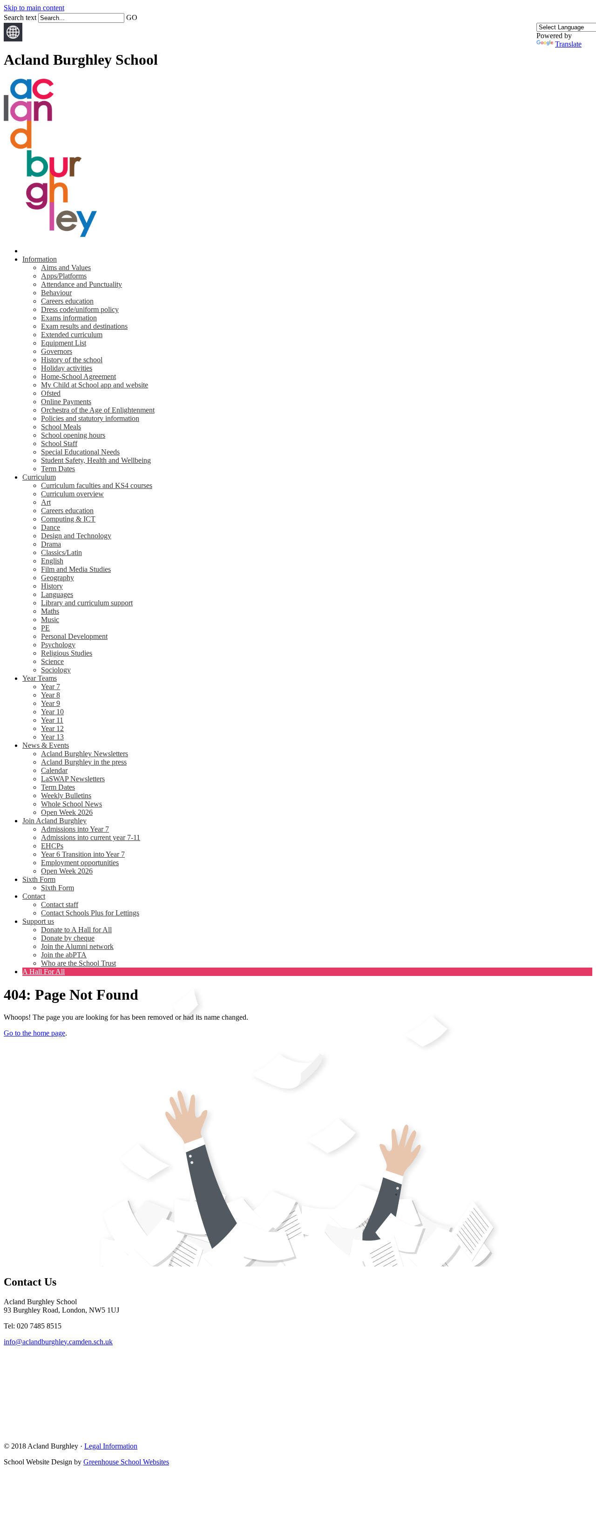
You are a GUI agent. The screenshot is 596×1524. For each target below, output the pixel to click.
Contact (33, 896)
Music (50, 619)
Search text (20, 17)
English (52, 561)
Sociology (56, 670)
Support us (38, 921)
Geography (57, 578)
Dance (50, 527)
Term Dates (58, 469)
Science (52, 661)
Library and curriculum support (87, 603)
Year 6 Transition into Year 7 (83, 854)
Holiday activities (66, 368)
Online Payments (66, 402)
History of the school (71, 360)
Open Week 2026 (67, 812)
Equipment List (63, 343)
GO (131, 17)
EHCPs (52, 846)
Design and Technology (76, 536)
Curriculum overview (72, 494)
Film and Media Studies (76, 569)
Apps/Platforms (64, 276)
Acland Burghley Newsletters (84, 754)
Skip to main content (34, 8)
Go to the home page (34, 1033)
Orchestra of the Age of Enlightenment (98, 410)
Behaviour (56, 293)
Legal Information (110, 1446)
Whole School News (71, 804)
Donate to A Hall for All (76, 930)
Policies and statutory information (90, 418)
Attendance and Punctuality (81, 284)
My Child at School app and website (94, 385)
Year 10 (52, 712)
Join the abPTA (64, 955)
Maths (50, 611)
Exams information (69, 318)
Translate (568, 44)
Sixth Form (38, 879)
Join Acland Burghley (54, 821)
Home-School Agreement (78, 376)
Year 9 (50, 703)
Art (46, 502)
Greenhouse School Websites (126, 1462)
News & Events (45, 745)
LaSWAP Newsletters (73, 779)
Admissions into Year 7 (75, 829)
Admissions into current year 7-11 (90, 837)
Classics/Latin (61, 552)
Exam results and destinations (84, 326)
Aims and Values (66, 267)
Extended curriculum (71, 335)
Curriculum (39, 477)
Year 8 (50, 695)
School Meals (61, 427)
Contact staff (59, 904)
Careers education (67, 301)
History (52, 586)
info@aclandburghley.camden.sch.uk (58, 1342)
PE (45, 628)
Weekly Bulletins (66, 795)
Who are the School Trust (78, 963)
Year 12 (52, 728)
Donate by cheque (68, 938)
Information (39, 259)
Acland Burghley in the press (84, 762)
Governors (56, 351)
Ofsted (51, 393)
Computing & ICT (68, 519)
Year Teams (39, 678)
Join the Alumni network (77, 946)
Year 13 (52, 737)
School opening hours (73, 435)
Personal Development (74, 636)
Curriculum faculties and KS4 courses (96, 485)
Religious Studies (66, 653)
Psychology (58, 645)
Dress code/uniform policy (80, 309)
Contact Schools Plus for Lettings (90, 913)
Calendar (54, 770)
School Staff (59, 443)
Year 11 (52, 720)
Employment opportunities (80, 863)
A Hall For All (43, 971)
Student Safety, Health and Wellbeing (96, 460)
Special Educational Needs (80, 452)
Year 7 (50, 687)
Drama (51, 544)
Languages (57, 594)
